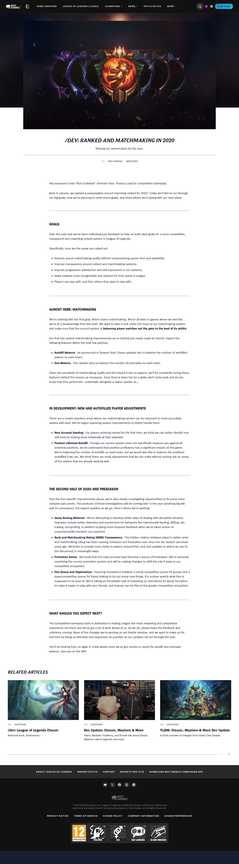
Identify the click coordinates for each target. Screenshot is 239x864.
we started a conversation (86, 193)
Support (109, 771)
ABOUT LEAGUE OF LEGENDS (54, 771)
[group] (119, 713)
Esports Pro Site (132, 771)
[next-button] (228, 754)
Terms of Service (86, 816)
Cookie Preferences (178, 816)
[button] (103, 161)
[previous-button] (222, 754)
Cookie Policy (113, 816)
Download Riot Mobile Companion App (176, 771)
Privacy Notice (57, 816)
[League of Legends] (28, 6)
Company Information (143, 816)
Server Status (87, 771)
